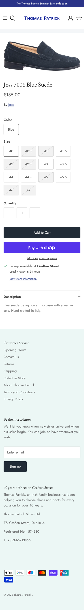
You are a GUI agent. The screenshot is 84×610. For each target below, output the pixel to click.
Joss (11, 104)
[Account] (69, 18)
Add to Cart (42, 232)
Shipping (10, 371)
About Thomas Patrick (19, 385)
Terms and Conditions (19, 392)
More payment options (42, 258)
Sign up (15, 466)
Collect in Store (15, 378)
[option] (42, 55)
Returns (9, 364)
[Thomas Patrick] (42, 18)
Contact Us (11, 356)
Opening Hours (15, 349)
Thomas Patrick (23, 595)
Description (12, 296)
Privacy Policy (13, 399)
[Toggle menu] (5, 18)
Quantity (10, 203)
